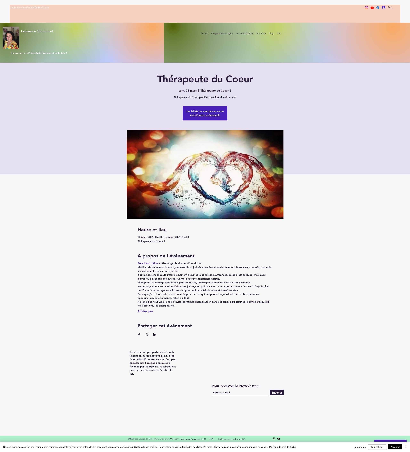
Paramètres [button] (360, 446)
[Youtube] (372, 7)
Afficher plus (145, 311)
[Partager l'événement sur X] (146, 334)
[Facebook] (378, 7)
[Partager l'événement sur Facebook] (139, 334)
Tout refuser (377, 446)
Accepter (395, 446)
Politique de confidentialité (282, 446)
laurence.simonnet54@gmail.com (30, 7)
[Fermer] (406, 446)
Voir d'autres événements (205, 115)
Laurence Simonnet (37, 31)
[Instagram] (366, 7)
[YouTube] (278, 438)
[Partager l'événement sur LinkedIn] (154, 334)
